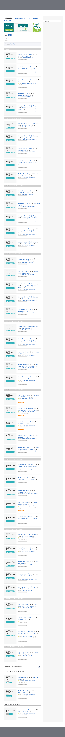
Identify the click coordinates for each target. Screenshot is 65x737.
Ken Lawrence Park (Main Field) (29, 72)
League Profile (48, 19)
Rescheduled (20, 402)
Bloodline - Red (22, 82)
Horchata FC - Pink (23, 93)
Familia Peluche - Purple (24, 67)
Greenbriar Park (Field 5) (27, 57)
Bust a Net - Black (23, 56)
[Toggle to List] (9, 35)
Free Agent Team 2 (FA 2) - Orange (27, 106)
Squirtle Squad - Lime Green (25, 80)
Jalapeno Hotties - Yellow (25, 54)
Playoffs (12, 44)
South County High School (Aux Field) (30, 493)
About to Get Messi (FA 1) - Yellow (27, 163)
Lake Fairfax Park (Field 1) (27, 470)
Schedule (47, 21)
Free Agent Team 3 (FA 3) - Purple (27, 69)
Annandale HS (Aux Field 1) (28, 126)
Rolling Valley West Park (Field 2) (29, 139)
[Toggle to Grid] (6, 35)
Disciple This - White (23, 95)
